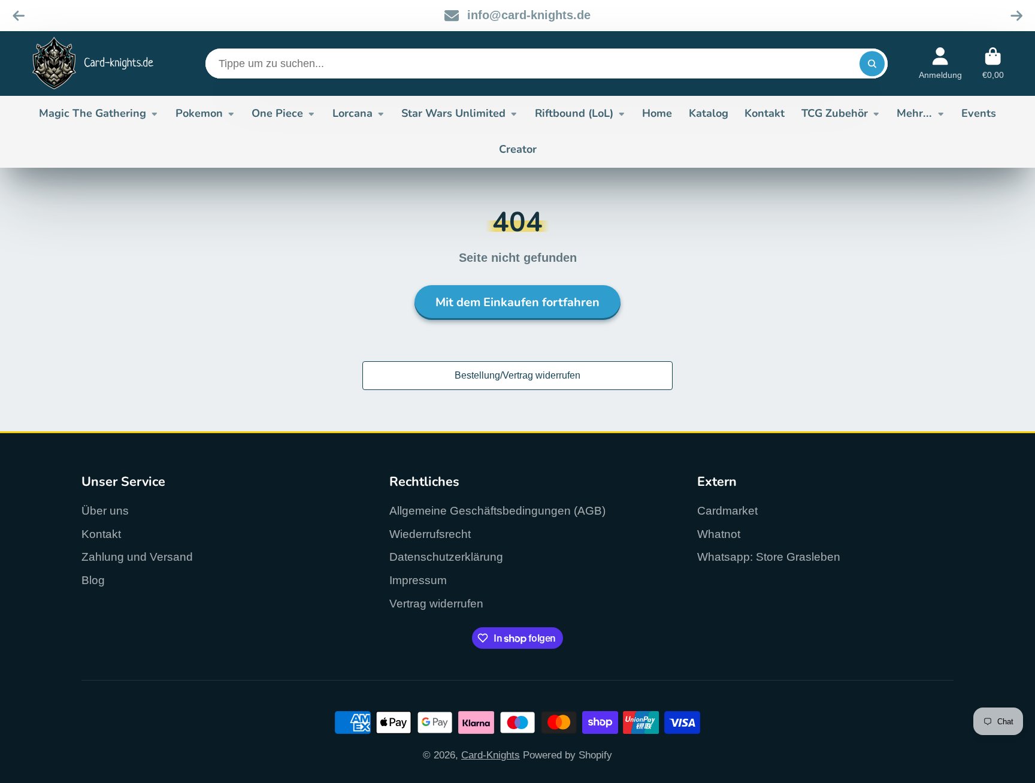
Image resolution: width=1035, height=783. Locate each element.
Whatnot (718, 534)
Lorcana (352, 113)
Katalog (708, 113)
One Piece (277, 113)
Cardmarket (727, 510)
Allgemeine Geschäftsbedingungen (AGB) (497, 510)
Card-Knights (490, 755)
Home (657, 113)
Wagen (993, 63)
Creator (518, 149)
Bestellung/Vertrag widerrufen (517, 375)
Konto (940, 63)
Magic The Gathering (92, 113)
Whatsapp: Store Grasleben (768, 557)
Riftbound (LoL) (574, 113)
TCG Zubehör (834, 113)
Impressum (418, 580)
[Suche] (872, 63)
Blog (93, 580)
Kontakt (765, 113)
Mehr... (914, 113)
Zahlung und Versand (137, 557)
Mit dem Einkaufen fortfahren (517, 302)
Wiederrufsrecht (430, 534)
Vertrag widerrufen (436, 603)
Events (978, 113)
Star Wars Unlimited (453, 113)
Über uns (105, 510)
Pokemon (199, 113)
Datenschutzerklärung (446, 557)
